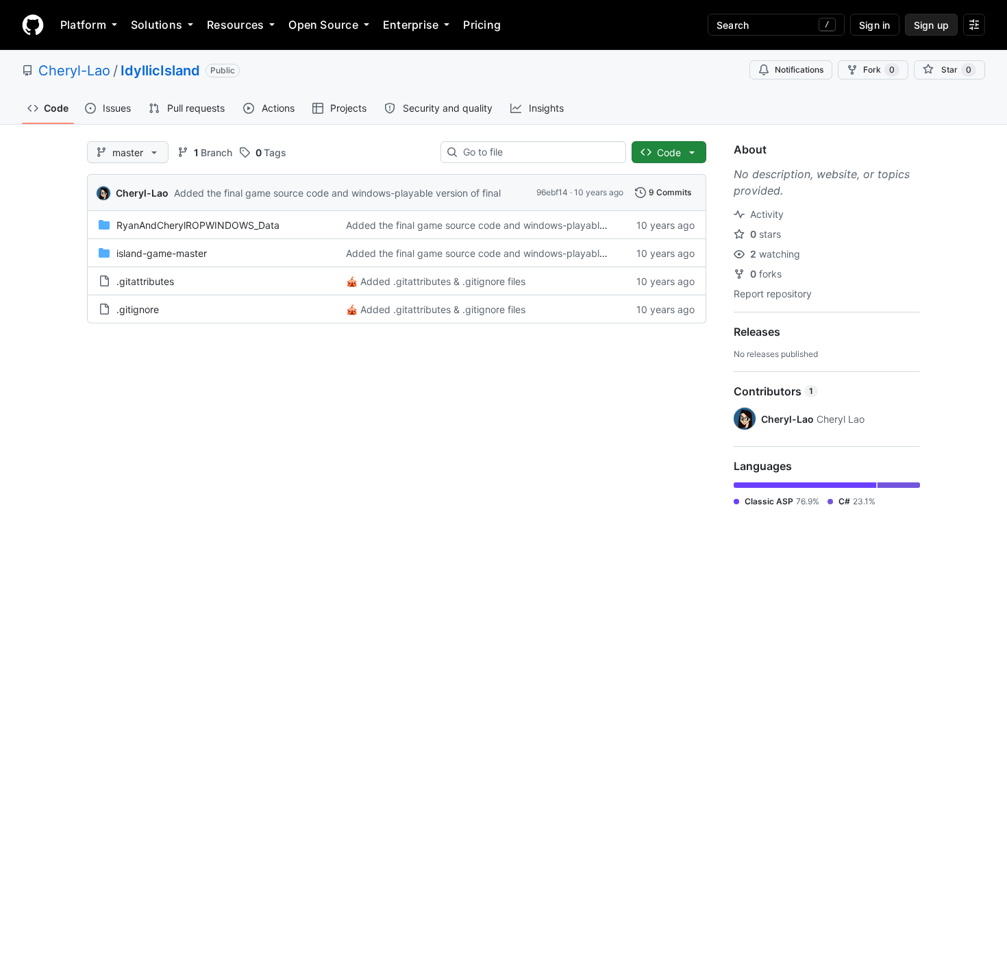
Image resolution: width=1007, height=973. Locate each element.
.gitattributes (145, 281)
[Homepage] (33, 25)
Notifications (799, 69)
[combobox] (538, 152)
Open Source (323, 25)
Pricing (482, 25)
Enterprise (410, 25)
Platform (83, 25)
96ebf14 (552, 192)
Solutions (156, 25)
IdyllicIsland (160, 70)
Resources (235, 25)
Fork (879, 69)
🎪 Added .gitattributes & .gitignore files (435, 281)
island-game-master (161, 253)
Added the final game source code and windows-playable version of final (337, 193)
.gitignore (137, 309)
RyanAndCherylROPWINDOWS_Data (197, 225)
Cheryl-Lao (74, 70)
